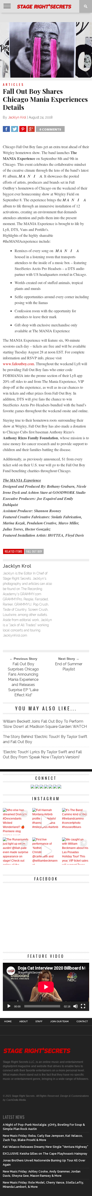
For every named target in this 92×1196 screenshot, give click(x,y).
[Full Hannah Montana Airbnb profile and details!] (45, 821)
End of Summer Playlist (68, 666)
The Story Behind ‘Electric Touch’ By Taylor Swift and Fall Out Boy (45, 739)
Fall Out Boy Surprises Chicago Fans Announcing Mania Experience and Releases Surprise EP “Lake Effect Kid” (23, 679)
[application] (46, 987)
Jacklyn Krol (17, 117)
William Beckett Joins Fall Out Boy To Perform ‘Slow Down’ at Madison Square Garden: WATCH (45, 724)
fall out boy (34, 551)
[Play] (9, 1006)
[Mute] (75, 1006)
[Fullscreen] (83, 1006)
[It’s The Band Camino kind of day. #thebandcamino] (75, 821)
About (23, 1021)
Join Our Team (59, 1021)
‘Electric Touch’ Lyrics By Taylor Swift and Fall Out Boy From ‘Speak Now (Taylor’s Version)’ (42, 754)
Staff (38, 1021)
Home (8, 1021)
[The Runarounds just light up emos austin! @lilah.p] (16, 850)
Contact (82, 1021)
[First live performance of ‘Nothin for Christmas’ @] (45, 850)
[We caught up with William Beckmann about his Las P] (75, 850)
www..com (18, 363)
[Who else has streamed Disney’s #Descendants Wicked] (16, 821)
